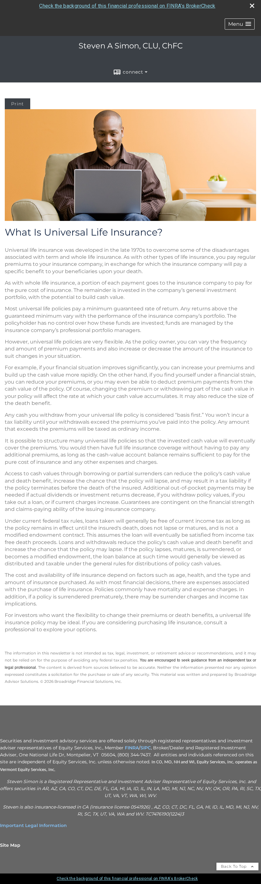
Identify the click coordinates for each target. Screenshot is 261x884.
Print (17, 104)
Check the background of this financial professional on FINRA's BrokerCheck (127, 6)
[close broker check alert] (252, 5)
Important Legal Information (33, 825)
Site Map (10, 845)
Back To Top (234, 866)
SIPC (145, 748)
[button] (240, 24)
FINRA (132, 748)
